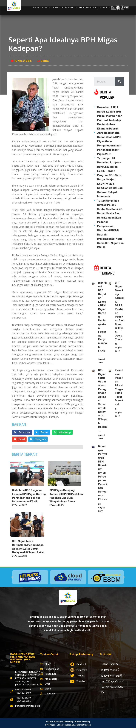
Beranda (37, 7)
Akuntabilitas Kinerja (88, 7)
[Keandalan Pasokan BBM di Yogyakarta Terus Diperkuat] (111, 370)
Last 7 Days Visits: (111, 681)
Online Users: (108, 663)
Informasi (69, 7)
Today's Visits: (108, 669)
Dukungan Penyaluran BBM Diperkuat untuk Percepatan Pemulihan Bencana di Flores (102, 472)
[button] (12, 577)
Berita (45, 60)
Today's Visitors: (110, 675)
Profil (44, 7)
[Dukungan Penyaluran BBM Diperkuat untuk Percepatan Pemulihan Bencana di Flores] (95, 446)
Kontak (106, 7)
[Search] (119, 81)
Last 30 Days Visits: (112, 687)
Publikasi (56, 7)
